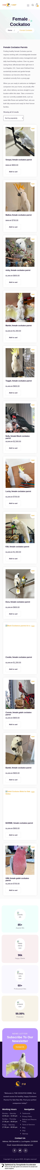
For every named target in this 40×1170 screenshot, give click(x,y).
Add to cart (13, 172)
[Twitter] (20, 1150)
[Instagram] (25, 1150)
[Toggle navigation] (28, 5)
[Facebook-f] (14, 1150)
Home (10, 30)
